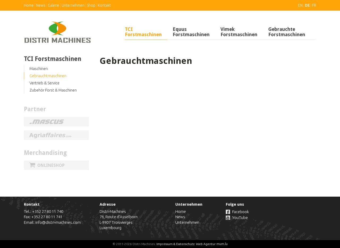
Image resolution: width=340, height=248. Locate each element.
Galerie (53, 5)
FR (314, 5)
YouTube (240, 217)
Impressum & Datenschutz (175, 244)
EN (300, 5)
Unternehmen (73, 5)
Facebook (240, 211)
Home (29, 5)
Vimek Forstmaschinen (238, 31)
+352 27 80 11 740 (47, 211)
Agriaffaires (56, 135)
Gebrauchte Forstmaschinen (286, 31)
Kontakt (104, 5)
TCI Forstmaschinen (143, 31)
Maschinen (38, 68)
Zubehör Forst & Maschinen (53, 90)
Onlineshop (56, 165)
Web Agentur (206, 244)
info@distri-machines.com (58, 222)
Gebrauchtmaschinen (47, 75)
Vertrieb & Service (44, 83)
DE (307, 5)
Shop (91, 5)
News (40, 5)
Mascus (56, 121)
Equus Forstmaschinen (191, 31)
